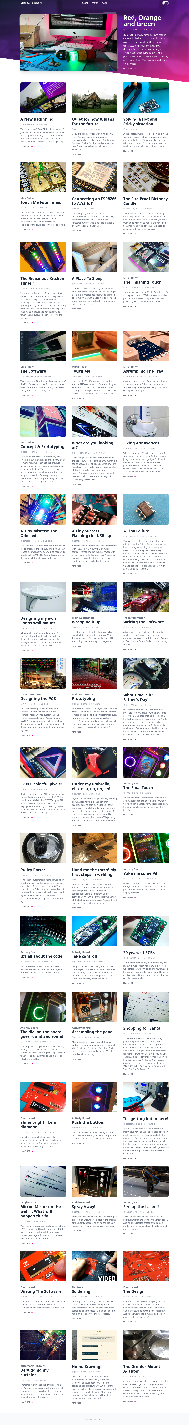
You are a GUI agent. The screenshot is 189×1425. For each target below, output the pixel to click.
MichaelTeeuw (31, 3)
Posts (85, 3)
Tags (104, 3)
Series (95, 3)
